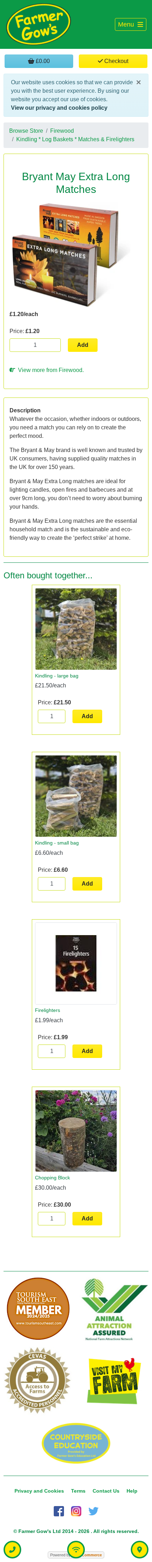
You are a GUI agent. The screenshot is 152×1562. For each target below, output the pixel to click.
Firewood (62, 131)
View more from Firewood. (49, 370)
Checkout (115, 61)
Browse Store (26, 131)
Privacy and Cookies (39, 1491)
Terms (78, 1491)
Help (132, 1491)
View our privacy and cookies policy (59, 108)
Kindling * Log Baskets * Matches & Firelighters (75, 139)
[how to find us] (139, 1549)
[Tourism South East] (38, 1309)
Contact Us (106, 1491)
